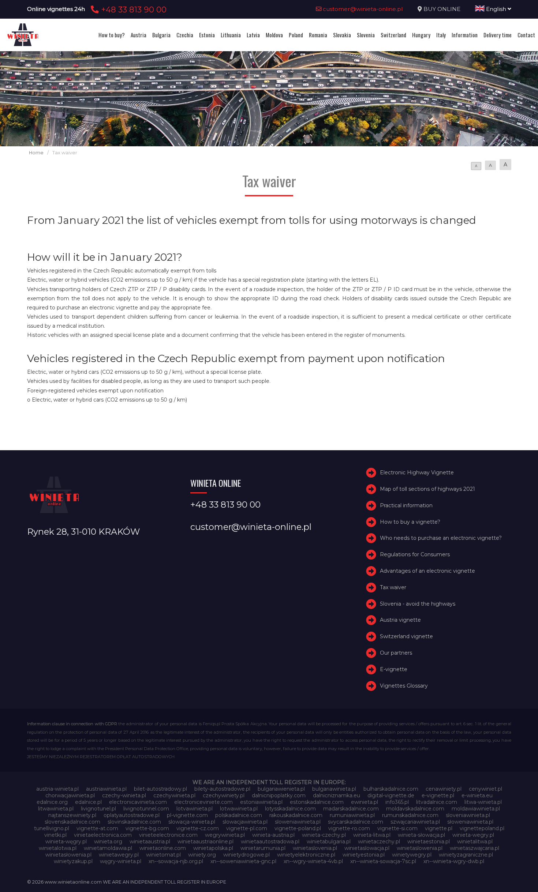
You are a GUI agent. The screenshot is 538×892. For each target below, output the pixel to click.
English (496, 8)
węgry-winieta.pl (120, 861)
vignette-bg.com (147, 828)
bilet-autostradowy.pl (160, 789)
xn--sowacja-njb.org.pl (176, 861)
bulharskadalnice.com (390, 789)
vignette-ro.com (349, 828)
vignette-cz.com (197, 828)
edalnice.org (52, 802)
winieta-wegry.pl (473, 835)
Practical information (406, 505)
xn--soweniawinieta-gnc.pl (243, 861)
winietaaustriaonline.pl (205, 841)
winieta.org (108, 841)
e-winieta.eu (477, 795)
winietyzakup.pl (73, 861)
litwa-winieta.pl (483, 802)
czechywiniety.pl (223, 795)
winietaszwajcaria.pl (474, 848)
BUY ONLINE (441, 8)
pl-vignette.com (187, 815)
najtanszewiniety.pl (72, 815)
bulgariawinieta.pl (334, 789)
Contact (526, 35)
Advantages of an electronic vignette (427, 571)
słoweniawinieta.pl (470, 821)
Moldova (274, 35)
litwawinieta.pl (56, 808)
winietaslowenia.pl (419, 848)
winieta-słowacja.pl (421, 835)
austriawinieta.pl (106, 789)
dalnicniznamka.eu (336, 795)
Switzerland (393, 35)
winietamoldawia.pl (108, 848)
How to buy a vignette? (410, 522)
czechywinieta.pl (174, 795)
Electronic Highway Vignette (417, 472)
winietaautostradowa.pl (270, 841)
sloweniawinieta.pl (298, 821)
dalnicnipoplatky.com (279, 795)
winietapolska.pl (213, 848)
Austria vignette (400, 620)
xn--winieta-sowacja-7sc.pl (383, 861)
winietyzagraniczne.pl (466, 854)
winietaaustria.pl (150, 841)
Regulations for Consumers (415, 554)
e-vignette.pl (438, 795)
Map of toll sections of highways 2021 (427, 489)
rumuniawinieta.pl (352, 815)
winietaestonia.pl (428, 841)
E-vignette (393, 669)
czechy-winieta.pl (124, 795)
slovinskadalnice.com (134, 821)
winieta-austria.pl (273, 835)
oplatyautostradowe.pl (132, 815)
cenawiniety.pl (444, 789)
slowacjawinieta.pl (245, 821)
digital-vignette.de (390, 795)
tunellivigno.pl (51, 828)
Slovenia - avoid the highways (417, 604)
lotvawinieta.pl (194, 808)
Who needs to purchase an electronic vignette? (441, 538)
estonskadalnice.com (317, 802)
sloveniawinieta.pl (468, 815)
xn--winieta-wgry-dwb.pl (453, 861)
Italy (441, 35)
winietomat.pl (163, 854)
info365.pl (397, 802)
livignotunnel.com (146, 808)
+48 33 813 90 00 (133, 9)
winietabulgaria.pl (329, 841)
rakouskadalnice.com (295, 815)
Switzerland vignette (406, 636)
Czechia (184, 35)
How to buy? (111, 35)
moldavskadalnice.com (415, 808)
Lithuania (231, 35)
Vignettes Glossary (404, 685)
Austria (138, 35)
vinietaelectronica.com (103, 835)
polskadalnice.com (238, 815)
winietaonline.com (162, 848)
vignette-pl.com (246, 828)
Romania (318, 35)
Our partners (396, 653)
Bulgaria (161, 35)
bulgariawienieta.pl (281, 789)
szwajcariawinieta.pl (415, 821)
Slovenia (366, 35)
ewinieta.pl (364, 802)
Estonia (207, 35)
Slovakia (342, 35)
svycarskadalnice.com (355, 821)
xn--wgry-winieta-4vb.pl (313, 861)
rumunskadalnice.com (410, 815)
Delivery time (497, 35)
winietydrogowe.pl (246, 854)
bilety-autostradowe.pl (222, 789)
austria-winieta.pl (57, 789)
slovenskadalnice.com (72, 821)
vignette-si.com (397, 828)
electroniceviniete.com (203, 802)
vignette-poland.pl (297, 828)
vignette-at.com (97, 828)
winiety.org (202, 854)
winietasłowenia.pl (68, 854)
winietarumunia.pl (262, 848)
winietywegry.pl (411, 854)
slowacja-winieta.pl (191, 821)
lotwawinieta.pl (239, 808)
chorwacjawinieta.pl (70, 795)
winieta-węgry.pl (66, 841)
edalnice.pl (88, 802)
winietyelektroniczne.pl (306, 854)
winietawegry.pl (119, 854)
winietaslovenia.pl (315, 848)
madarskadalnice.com (351, 808)
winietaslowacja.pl (366, 848)
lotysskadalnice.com (290, 808)
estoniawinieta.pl (261, 802)
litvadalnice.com (436, 802)
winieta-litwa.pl (372, 835)
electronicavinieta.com (138, 802)
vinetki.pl (55, 835)
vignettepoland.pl (482, 828)
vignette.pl (438, 828)
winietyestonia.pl (364, 854)
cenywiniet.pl (485, 789)
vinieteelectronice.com (168, 835)
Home (36, 152)
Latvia (253, 35)
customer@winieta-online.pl (362, 8)
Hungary (421, 35)
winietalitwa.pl (475, 841)
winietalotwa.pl (57, 848)
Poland (296, 35)
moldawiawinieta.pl (476, 808)
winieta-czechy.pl (324, 835)
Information (465, 35)
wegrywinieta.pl (225, 835)
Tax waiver (393, 587)
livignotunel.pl (98, 808)
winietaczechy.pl (379, 841)
